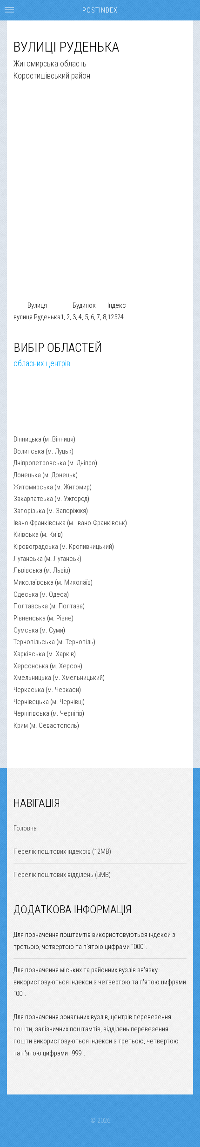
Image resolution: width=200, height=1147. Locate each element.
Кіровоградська (35, 546)
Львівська (27, 570)
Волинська (28, 451)
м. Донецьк (60, 475)
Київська (26, 534)
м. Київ (51, 534)
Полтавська (30, 606)
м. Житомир (73, 487)
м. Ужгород (71, 498)
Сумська (25, 630)
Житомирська (33, 487)
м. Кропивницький (86, 546)
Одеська (25, 594)
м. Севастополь (54, 725)
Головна (25, 828)
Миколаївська (33, 582)
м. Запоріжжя (67, 511)
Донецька (27, 475)
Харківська (29, 654)
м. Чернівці (67, 702)
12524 (115, 317)
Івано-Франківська (39, 523)
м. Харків (61, 654)
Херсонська (30, 666)
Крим (20, 725)
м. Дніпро (82, 463)
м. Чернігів (67, 713)
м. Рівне (60, 618)
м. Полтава (67, 606)
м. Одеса (54, 594)
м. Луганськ (63, 558)
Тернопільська (34, 642)
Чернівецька (31, 702)
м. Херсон (66, 666)
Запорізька (29, 511)
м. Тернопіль (75, 642)
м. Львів (57, 570)
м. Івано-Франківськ (97, 523)
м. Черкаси (63, 690)
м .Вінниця (59, 439)
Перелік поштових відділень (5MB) (62, 874)
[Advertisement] (100, 200)
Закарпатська (33, 498)
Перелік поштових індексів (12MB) (62, 851)
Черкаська (28, 690)
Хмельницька (32, 677)
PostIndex (100, 10)
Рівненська (29, 618)
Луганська (28, 558)
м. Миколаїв (74, 582)
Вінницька (27, 439)
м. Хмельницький (78, 677)
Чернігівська (31, 713)
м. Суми (52, 630)
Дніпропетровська (39, 463)
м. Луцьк (59, 451)
